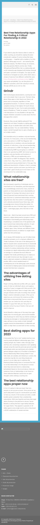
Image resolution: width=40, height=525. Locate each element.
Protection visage (8, 486)
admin (7, 45)
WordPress (4, 522)
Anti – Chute (7, 473)
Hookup (6, 41)
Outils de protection (9, 483)
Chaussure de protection (10, 476)
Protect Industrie (16, 519)
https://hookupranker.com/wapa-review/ (16, 79)
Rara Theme (22, 521)
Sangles (5, 489)
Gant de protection (9, 479)
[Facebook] (3, 460)
